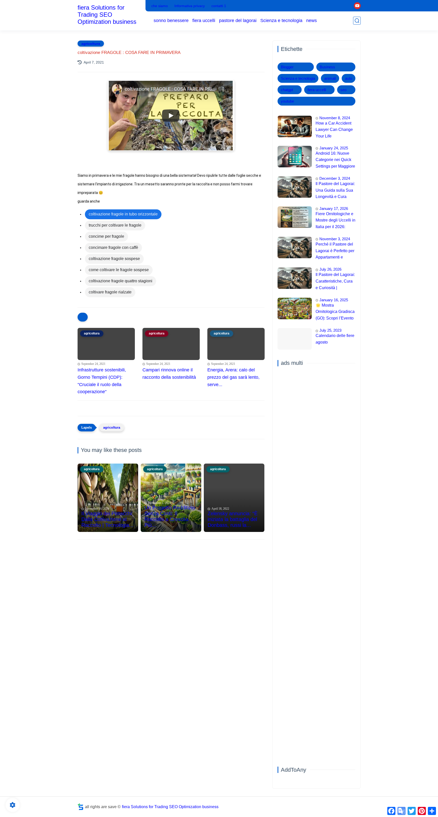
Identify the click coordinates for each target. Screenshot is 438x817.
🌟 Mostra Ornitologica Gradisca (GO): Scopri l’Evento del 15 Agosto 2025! (335, 312)
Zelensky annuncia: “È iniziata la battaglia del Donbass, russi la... (233, 519)
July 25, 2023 (330, 330)
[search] (357, 21)
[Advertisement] (171, 582)
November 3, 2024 (334, 239)
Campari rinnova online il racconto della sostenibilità (169, 373)
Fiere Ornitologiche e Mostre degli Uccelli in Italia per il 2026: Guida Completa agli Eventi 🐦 (335, 221)
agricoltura (90, 44)
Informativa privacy (189, 6)
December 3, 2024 (334, 178)
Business (327, 67)
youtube (287, 101)
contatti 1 (218, 6)
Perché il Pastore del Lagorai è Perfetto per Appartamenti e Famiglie (335, 251)
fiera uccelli (203, 20)
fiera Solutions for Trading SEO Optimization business (107, 14)
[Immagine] (295, 126)
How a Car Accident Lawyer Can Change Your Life (334, 129)
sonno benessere (171, 20)
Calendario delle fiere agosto (335, 339)
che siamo (159, 6)
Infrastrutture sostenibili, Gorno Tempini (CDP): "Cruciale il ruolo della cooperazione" (102, 380)
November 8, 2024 (334, 118)
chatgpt (287, 90)
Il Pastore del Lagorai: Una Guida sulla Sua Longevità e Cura (335, 190)
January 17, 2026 (333, 208)
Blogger (287, 67)
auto (348, 78)
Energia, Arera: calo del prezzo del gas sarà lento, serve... (233, 377)
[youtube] (357, 5)
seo (343, 90)
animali (330, 78)
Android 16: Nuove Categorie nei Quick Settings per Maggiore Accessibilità (335, 160)
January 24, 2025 (333, 148)
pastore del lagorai (238, 20)
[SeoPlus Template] (81, 806)
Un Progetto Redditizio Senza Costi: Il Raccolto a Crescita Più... (169, 516)
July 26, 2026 (330, 269)
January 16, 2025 (333, 300)
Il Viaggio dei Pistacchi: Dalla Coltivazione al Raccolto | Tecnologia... (107, 519)
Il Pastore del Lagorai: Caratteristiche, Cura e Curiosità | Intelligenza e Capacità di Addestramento (335, 282)
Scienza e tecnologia (281, 20)
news (311, 20)
